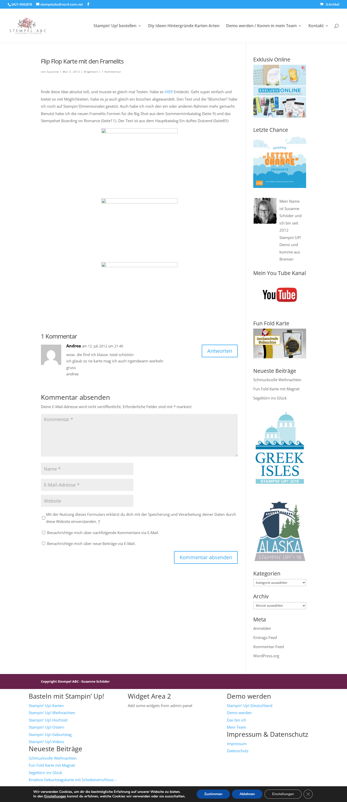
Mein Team (236, 727)
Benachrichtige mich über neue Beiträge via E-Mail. (91, 543)
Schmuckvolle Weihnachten (277, 379)
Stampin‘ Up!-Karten (46, 705)
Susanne (53, 71)
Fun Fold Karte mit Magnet (276, 388)
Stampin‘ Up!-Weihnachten (52, 712)
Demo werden (239, 712)
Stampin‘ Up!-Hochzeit (48, 720)
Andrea (73, 346)
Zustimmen (213, 794)
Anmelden (262, 628)
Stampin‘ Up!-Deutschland (249, 705)
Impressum (237, 743)
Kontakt (316, 26)
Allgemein (91, 71)
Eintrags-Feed (265, 637)
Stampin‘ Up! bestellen (114, 26)
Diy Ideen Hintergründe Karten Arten (183, 26)
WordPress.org (266, 655)
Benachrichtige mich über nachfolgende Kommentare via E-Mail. (103, 532)
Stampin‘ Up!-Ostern (46, 727)
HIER (169, 91)
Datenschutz (237, 750)
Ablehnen (247, 794)
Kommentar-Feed (268, 646)
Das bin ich (236, 720)
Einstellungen (55, 796)
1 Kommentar (111, 71)
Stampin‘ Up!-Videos (46, 741)
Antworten (219, 350)
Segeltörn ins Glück (270, 397)
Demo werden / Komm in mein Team (261, 26)
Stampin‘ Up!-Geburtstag (50, 734)
